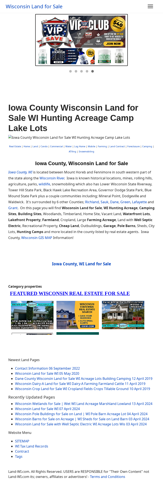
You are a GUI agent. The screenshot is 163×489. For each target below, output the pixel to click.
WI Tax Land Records (31, 446)
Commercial (56, 146)
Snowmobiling (86, 151)
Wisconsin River (51, 178)
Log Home (79, 146)
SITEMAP (22, 441)
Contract (22, 451)
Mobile (91, 146)
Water (68, 146)
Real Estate (15, 146)
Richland (92, 202)
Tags (18, 456)
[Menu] (150, 6)
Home (27, 146)
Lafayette (139, 202)
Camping (147, 146)
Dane (114, 202)
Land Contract (117, 146)
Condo (44, 146)
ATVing (72, 151)
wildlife (44, 184)
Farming (102, 146)
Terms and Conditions (107, 476)
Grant (13, 208)
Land (35, 146)
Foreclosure (133, 146)
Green (125, 202)
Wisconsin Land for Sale (34, 6)
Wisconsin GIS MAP (36, 237)
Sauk (104, 202)
